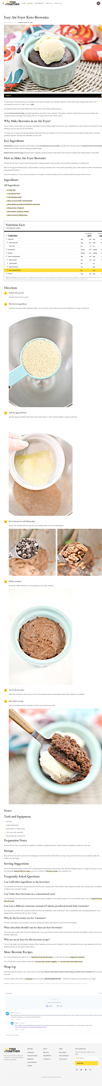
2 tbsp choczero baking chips (17, 215)
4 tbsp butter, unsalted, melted (18, 211)
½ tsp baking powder (14, 197)
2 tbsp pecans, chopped (15, 208)
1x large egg (11, 190)
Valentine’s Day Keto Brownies (42, 957)
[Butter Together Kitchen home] (12, 1052)
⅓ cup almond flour (13, 193)
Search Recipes (64, 1055)
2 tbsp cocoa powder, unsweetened (19, 201)
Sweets (29, 1065)
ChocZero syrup (51, 871)
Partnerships (39, 3)
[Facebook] (85, 1069)
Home (24, 3)
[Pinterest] (81, 1069)
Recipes (30, 3)
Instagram (29, 979)
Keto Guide (62, 1052)
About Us (49, 3)
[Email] (90, 1069)
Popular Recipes (32, 1055)
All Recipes (30, 1052)
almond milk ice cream (22, 871)
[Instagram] (76, 1069)
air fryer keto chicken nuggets (46, 961)
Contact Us (58, 3)
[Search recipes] (98, 3)
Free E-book (63, 1059)
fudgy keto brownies (77, 957)
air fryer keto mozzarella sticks (71, 961)
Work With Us (47, 1055)
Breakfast (30, 1059)
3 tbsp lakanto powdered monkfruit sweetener (23, 204)
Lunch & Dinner (31, 1062)
